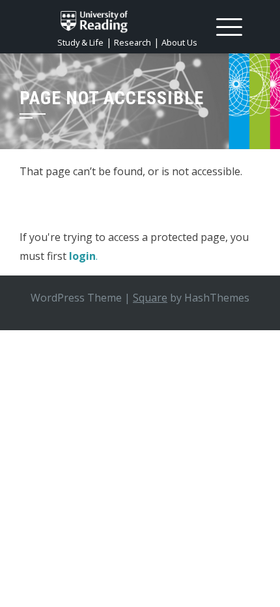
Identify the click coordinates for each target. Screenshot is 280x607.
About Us (179, 42)
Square (150, 297)
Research (132, 42)
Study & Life (80, 42)
